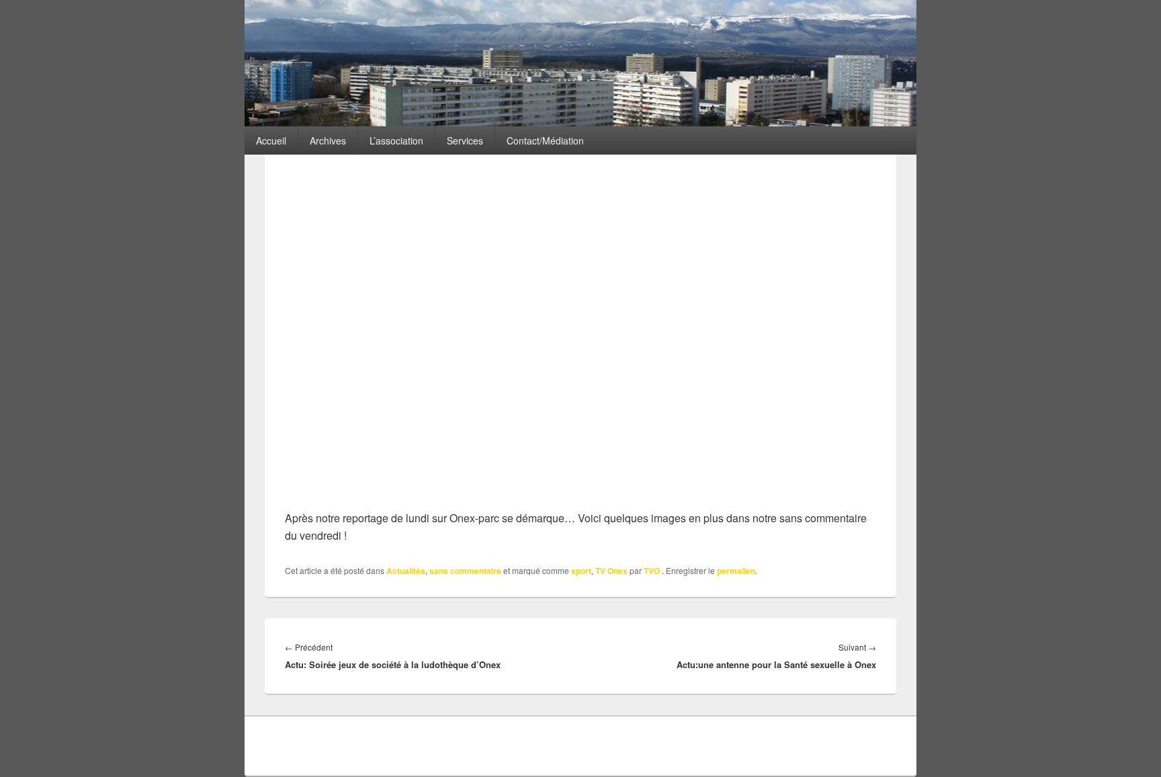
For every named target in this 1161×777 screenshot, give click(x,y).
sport (581, 571)
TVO (652, 571)
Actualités (405, 571)
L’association (396, 140)
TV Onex (611, 571)
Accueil (271, 140)
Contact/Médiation (545, 140)
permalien (736, 571)
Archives (328, 140)
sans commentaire (465, 571)
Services (465, 140)
